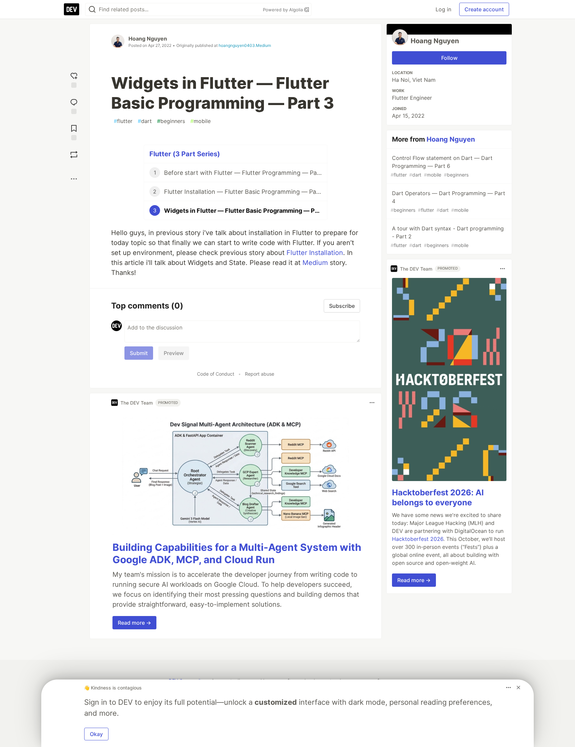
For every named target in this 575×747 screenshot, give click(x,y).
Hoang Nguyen (147, 38)
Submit (139, 353)
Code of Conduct (215, 374)
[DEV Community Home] (71, 9)
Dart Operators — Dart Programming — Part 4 (448, 201)
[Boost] (74, 155)
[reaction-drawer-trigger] (74, 79)
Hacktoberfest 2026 (417, 539)
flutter (123, 121)
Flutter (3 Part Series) (184, 154)
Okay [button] (96, 734)
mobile (200, 121)
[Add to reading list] (74, 131)
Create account (484, 9)
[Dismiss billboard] (518, 687)
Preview (174, 353)
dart (145, 121)
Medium (315, 263)
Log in (443, 9)
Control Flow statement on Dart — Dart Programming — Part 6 (441, 166)
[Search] (92, 9)
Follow (449, 58)
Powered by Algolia (283, 9)
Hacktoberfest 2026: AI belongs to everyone (438, 497)
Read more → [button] (134, 622)
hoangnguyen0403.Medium (245, 45)
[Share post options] (74, 179)
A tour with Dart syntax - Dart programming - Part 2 (447, 236)
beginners (171, 121)
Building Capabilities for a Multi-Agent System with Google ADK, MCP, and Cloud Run (236, 553)
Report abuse (259, 374)
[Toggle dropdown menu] (372, 402)
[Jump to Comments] (74, 105)
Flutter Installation (315, 253)
